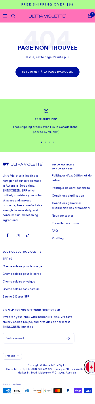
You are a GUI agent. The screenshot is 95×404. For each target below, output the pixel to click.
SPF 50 (7, 258)
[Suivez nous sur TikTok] (27, 235)
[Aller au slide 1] (41, 142)
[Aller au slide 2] (45, 142)
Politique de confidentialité (71, 187)
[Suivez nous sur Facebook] (8, 235)
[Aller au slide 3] (49, 142)
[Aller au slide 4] (53, 142)
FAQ (55, 230)
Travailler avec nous (65, 223)
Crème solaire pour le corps (22, 273)
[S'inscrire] (68, 338)
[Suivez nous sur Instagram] (18, 235)
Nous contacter (63, 215)
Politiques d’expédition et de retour (72, 178)
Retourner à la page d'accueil (47, 72)
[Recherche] (13, 16)
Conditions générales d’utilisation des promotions (71, 205)
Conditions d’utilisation (68, 195)
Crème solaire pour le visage (22, 266)
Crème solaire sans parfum (21, 289)
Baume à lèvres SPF (16, 296)
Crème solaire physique (19, 281)
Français (10, 356)
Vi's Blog (58, 238)
